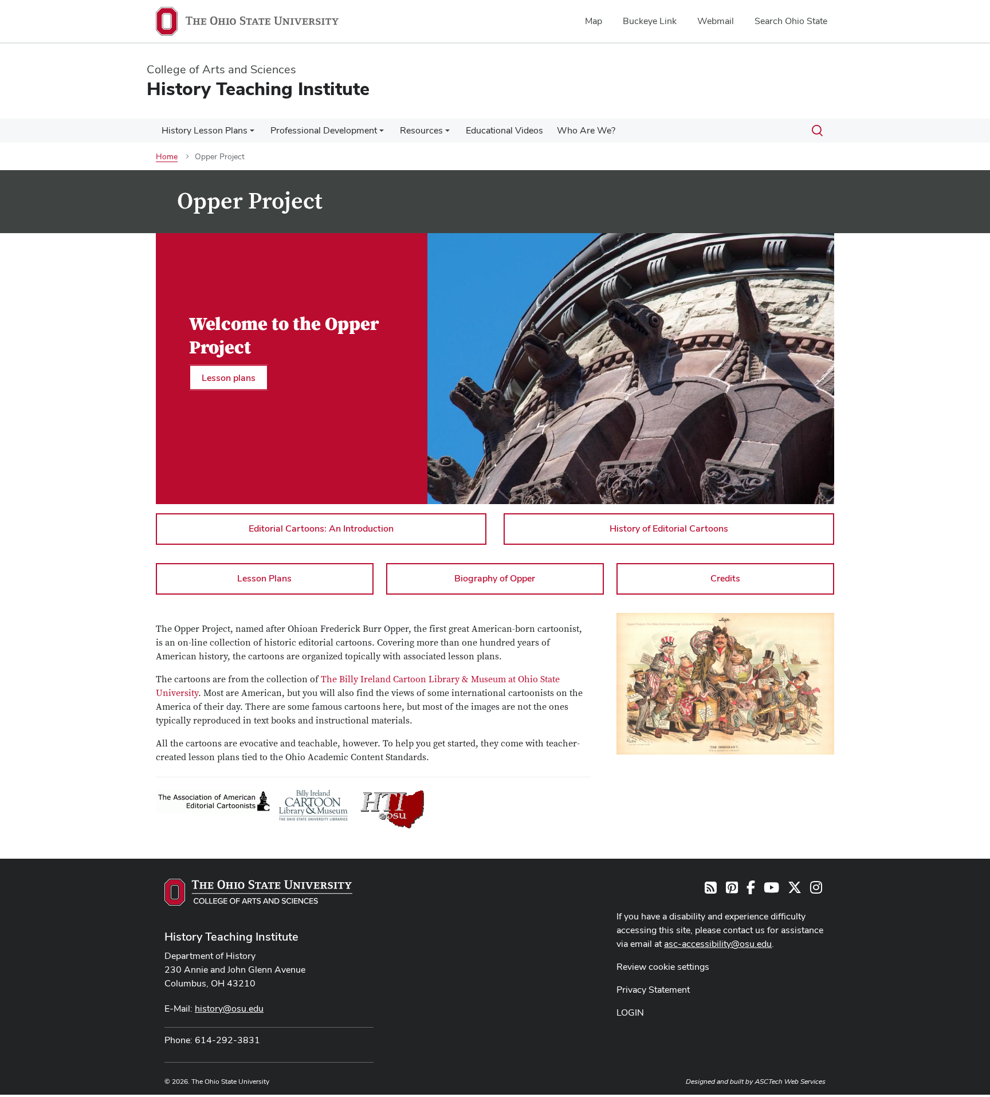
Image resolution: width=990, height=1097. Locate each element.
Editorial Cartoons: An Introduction (321, 528)
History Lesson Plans (204, 130)
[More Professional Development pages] (381, 133)
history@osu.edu (229, 1008)
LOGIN (630, 1012)
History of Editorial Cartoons (669, 528)
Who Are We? (586, 130)
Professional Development (323, 130)
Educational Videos (504, 130)
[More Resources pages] (447, 133)
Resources (421, 130)
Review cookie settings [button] (662, 967)
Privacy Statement (653, 990)
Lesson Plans (264, 578)
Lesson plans (229, 377)
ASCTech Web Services (790, 1081)
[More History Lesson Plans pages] (252, 133)
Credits (725, 578)
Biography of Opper (494, 578)
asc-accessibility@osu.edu (718, 944)
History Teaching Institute (231, 936)
